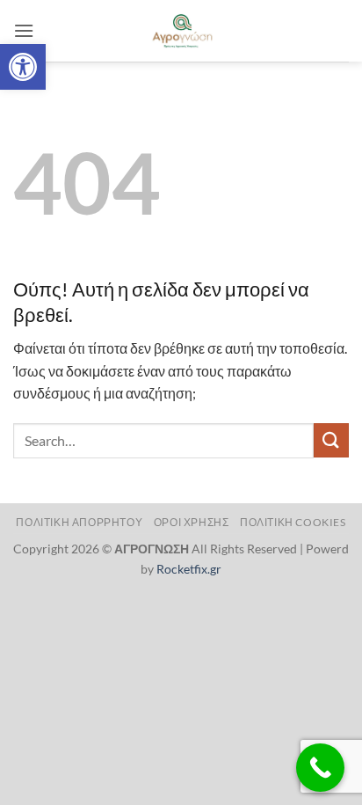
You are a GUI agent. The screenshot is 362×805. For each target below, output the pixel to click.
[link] (23, 67)
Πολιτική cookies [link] (293, 522)
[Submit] (331, 440)
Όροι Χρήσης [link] (191, 522)
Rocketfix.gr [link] (188, 568)
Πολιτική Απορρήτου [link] (79, 522)
